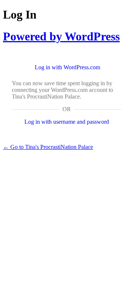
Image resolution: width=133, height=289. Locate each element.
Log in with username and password (66, 122)
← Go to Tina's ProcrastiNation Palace (48, 147)
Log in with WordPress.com (67, 67)
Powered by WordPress (61, 36)
